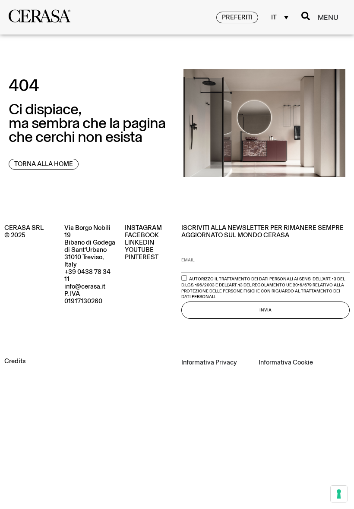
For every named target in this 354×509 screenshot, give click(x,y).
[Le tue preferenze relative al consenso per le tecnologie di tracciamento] (339, 494)
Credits (14, 361)
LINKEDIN (139, 242)
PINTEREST (141, 257)
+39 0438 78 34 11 (87, 275)
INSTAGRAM (143, 228)
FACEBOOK (142, 235)
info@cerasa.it (84, 286)
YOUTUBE (139, 250)
